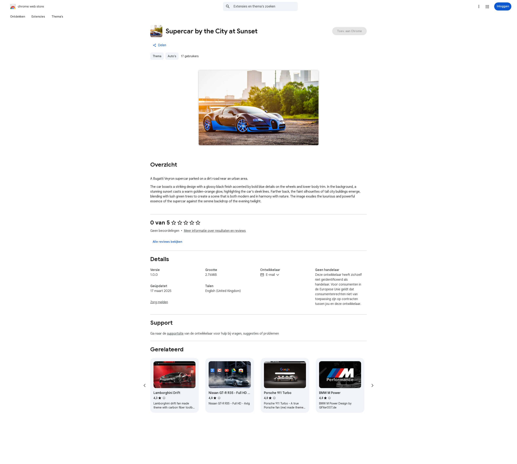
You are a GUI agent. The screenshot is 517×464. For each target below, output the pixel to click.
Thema (157, 56)
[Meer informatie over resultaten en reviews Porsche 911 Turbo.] (274, 398)
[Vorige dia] (145, 385)
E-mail (270, 275)
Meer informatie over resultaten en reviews (215, 231)
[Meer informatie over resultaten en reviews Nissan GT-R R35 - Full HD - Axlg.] (219, 398)
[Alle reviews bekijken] (167, 242)
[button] (487, 7)
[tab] (17, 16)
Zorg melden (159, 302)
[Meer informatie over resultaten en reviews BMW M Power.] (329, 398)
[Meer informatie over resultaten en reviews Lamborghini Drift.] (164, 398)
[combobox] (265, 6)
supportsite (175, 334)
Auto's (172, 56)
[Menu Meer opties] (479, 6)
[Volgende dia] (372, 385)
